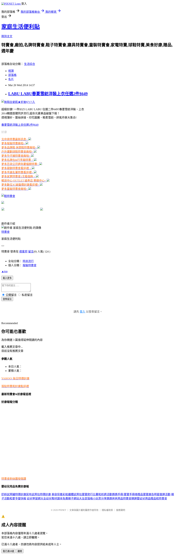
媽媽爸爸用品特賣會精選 (122, 498)
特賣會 (5, 231)
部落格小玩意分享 (96, 498)
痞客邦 (23, 251)
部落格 (12, 75)
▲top (4, 271)
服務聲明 (120, 510)
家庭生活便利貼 (20, 27)
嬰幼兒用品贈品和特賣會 (152, 498)
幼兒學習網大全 (36, 498)
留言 (31, 251)
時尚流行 (28, 261)
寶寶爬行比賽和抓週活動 (97, 494)
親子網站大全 (76, 498)
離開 (20, 551)
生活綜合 (29, 64)
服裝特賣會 (29, 265)
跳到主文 (6, 36)
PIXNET (62, 510)
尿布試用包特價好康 (38, 494)
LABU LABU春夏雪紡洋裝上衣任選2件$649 (48, 93)
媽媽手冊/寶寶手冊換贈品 (127, 494)
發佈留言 (7, 299)
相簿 (11, 70)
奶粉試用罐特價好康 (13, 494)
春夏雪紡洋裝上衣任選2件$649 (19, 124)
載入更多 (7, 278)
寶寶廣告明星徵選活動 (156, 494)
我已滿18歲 (8, 551)
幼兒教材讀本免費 (57, 498)
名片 (11, 79)
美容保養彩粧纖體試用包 (67, 494)
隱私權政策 (107, 510)
